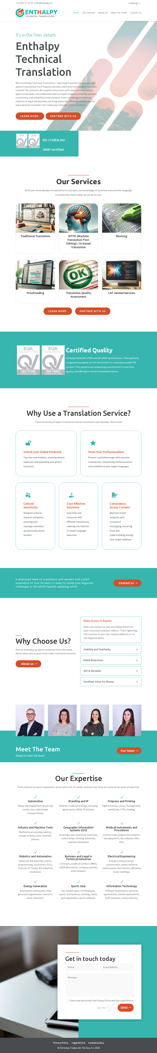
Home (76, 12)
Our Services (88, 12)
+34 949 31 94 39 (24, 3)
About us (27, 663)
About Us (102, 12)
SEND (124, 1007)
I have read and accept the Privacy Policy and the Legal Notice (101, 1000)
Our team (127, 750)
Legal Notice (78, 1042)
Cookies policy (96, 1042)
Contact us (126, 583)
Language (133, 3)
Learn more (30, 116)
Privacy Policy (60, 1042)
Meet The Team (119, 12)
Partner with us (63, 116)
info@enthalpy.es (43, 3)
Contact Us (135, 12)
